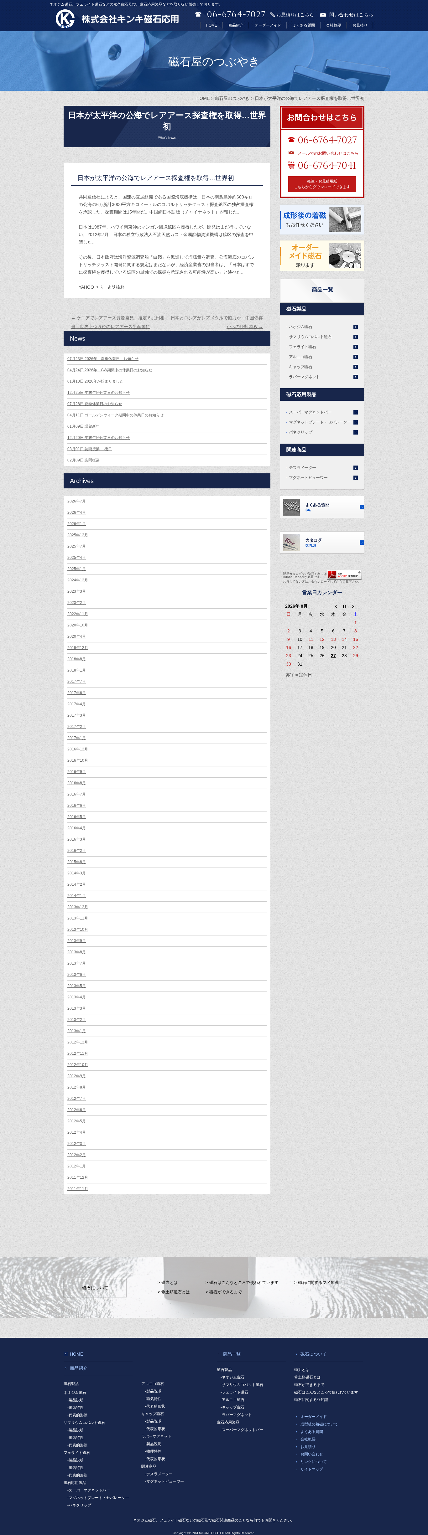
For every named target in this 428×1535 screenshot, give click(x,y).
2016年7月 (76, 794)
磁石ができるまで (309, 1385)
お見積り (360, 25)
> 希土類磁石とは (174, 1292)
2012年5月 (76, 1121)
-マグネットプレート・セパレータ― (98, 1498)
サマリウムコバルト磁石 (310, 336)
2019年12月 (77, 648)
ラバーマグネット (304, 376)
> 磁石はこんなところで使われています (242, 1282)
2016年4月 (76, 828)
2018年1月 (76, 670)
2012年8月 (76, 1087)
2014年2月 (76, 884)
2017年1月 (76, 738)
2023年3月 (76, 591)
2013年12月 (77, 907)
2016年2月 (76, 850)
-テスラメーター (159, 1474)
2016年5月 (76, 817)
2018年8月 (76, 659)
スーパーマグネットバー (310, 412)
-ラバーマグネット (236, 1415)
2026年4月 (76, 512)
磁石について (95, 1287)
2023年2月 (76, 602)
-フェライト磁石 (234, 1392)
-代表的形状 (77, 1415)
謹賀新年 (83, 426)
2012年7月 (76, 1098)
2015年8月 (76, 862)
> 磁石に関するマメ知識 (316, 1282)
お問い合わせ (311, 1454)
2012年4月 (76, 1132)
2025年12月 (77, 535)
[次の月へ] (355, 606)
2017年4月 (76, 704)
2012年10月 (77, 1065)
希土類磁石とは (307, 1377)
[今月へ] (344, 606)
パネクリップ (300, 432)
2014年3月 (76, 873)
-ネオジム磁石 (232, 1377)
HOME (211, 25)
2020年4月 (76, 636)
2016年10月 (77, 760)
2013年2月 (76, 1019)
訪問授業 (83, 460)
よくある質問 (303, 25)
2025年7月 (76, 546)
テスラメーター (302, 467)
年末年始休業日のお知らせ (98, 392)
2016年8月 (76, 783)
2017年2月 (76, 726)
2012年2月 (76, 1155)
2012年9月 (76, 1076)
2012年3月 (76, 1143)
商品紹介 (235, 25)
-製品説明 (75, 1400)
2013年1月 (76, 1031)
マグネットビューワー (308, 477)
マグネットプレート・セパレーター (320, 422)
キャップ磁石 (300, 366)
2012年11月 (77, 1053)
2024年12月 (77, 580)
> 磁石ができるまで (224, 1292)
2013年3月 (76, 1008)
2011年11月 (77, 1189)
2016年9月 (76, 772)
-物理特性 (153, 1451)
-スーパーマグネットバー (88, 1490)
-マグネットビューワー (164, 1481)
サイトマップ (311, 1469)
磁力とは (301, 1370)
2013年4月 (76, 997)
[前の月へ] (333, 606)
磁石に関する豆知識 (311, 1400)
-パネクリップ (79, 1505)
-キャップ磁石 (232, 1407)
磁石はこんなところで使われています (326, 1392)
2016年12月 (77, 749)
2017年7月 (76, 681)
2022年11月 (77, 614)
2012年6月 (76, 1110)
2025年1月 (76, 569)
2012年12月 (77, 1042)
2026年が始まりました (95, 381)
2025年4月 (76, 557)
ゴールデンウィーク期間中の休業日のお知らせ (115, 415)
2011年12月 (77, 1177)
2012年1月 (76, 1166)
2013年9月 (76, 941)
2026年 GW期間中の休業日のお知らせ (109, 370)
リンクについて (313, 1462)
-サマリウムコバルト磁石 (242, 1385)
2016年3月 (76, 839)
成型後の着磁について (319, 1424)
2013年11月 (77, 918)
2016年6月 (76, 805)
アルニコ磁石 (300, 356)
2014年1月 (76, 896)
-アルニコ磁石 (232, 1400)
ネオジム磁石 (300, 326)
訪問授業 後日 (89, 449)
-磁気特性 (75, 1407)
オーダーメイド (268, 25)
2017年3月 (76, 715)
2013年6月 (76, 974)
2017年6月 (76, 693)
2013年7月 (76, 963)
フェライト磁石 (302, 346)
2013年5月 (76, 986)
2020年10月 (77, 625)
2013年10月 (77, 929)
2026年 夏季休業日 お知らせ (102, 359)
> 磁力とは (168, 1282)
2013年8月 (76, 952)
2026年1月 (76, 524)
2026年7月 (76, 501)
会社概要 (333, 25)
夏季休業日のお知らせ (94, 404)
